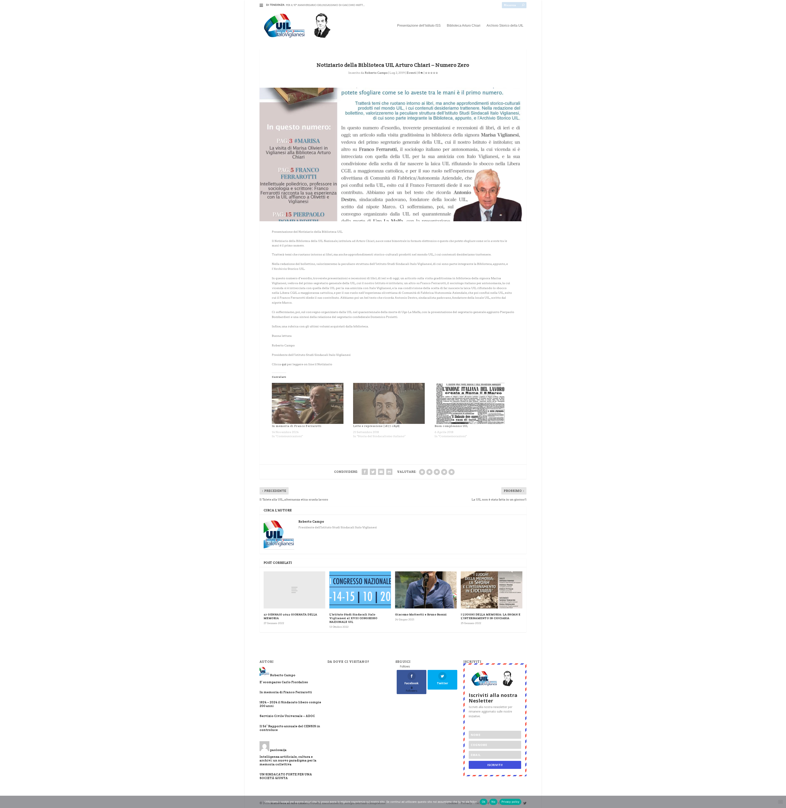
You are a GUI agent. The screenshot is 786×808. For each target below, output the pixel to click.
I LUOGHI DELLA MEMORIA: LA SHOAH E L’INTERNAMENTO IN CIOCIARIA (490, 616)
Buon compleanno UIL (451, 426)
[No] (780, 802)
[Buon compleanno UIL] (473, 403)
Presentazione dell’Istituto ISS (419, 25)
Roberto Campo (376, 72)
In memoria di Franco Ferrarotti (297, 426)
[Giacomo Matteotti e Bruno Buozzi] (426, 589)
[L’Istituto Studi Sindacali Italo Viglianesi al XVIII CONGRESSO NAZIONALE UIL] (360, 589)
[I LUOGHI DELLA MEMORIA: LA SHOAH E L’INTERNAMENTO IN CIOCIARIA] (491, 589)
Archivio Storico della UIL (505, 25)
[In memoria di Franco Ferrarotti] (310, 403)
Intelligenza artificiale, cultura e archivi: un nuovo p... (325, 5)
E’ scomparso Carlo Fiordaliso (284, 682)
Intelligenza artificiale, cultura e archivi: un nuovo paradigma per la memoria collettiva (288, 760)
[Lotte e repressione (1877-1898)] (391, 403)
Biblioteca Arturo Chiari (463, 25)
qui (284, 364)
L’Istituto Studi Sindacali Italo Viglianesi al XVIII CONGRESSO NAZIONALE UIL (353, 618)
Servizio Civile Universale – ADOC (287, 716)
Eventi (411, 72)
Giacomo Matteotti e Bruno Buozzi (421, 614)
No (493, 801)
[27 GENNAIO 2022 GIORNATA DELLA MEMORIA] (294, 589)
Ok (484, 801)
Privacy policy (510, 801)
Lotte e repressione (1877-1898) (376, 426)
